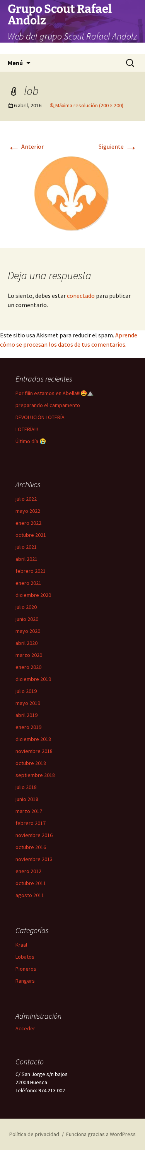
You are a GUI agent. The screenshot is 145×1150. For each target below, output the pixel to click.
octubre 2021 (30, 534)
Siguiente (118, 146)
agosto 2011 (29, 895)
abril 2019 (26, 715)
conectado (81, 295)
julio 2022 (26, 498)
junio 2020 (26, 618)
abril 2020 (26, 642)
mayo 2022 (27, 510)
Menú (15, 63)
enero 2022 (28, 522)
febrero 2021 (30, 570)
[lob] (72, 193)
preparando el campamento (47, 405)
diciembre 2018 (33, 739)
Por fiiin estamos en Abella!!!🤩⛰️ (54, 393)
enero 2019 (28, 727)
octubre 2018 (30, 763)
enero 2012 (28, 871)
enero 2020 (28, 667)
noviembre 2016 (34, 835)
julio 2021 (26, 546)
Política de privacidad (34, 1134)
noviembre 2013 (34, 859)
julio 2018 (26, 787)
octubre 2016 (30, 847)
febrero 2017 (30, 823)
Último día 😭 (30, 441)
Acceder (25, 1028)
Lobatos (24, 956)
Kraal (21, 944)
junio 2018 (26, 799)
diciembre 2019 (33, 679)
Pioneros (25, 968)
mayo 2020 (27, 630)
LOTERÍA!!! (26, 429)
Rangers (25, 980)
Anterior (26, 146)
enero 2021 (28, 582)
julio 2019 (26, 691)
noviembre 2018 (34, 751)
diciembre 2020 (33, 594)
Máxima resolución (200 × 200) (89, 105)
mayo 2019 (27, 703)
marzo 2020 (28, 654)
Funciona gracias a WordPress (101, 1134)
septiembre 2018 (35, 775)
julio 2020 (26, 606)
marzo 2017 (28, 811)
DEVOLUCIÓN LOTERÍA (40, 417)
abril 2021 (26, 558)
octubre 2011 (30, 883)
